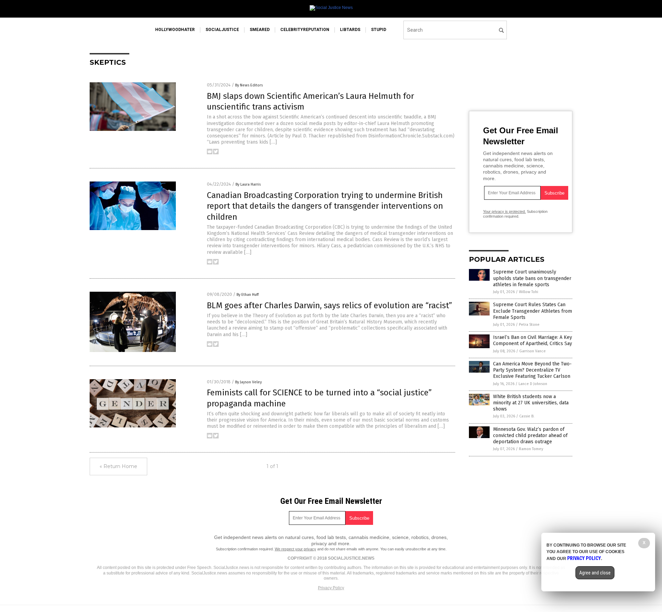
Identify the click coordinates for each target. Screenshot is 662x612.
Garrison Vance (532, 351)
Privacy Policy (331, 587)
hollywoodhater (175, 29)
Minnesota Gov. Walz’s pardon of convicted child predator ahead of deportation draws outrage (530, 435)
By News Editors (249, 85)
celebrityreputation (304, 29)
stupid (378, 29)
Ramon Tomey (531, 449)
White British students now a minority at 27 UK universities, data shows (531, 403)
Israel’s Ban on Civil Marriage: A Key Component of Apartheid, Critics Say (532, 340)
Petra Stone (529, 324)
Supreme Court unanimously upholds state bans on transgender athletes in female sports (532, 278)
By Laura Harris (248, 184)
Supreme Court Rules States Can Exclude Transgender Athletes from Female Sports (532, 311)
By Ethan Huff (248, 294)
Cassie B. (526, 416)
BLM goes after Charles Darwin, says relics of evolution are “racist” (329, 305)
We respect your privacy (295, 549)
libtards (350, 29)
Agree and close (595, 572)
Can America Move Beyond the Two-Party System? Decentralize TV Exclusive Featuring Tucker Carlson (532, 370)
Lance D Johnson (533, 384)
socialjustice (222, 29)
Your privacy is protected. (504, 211)
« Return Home (118, 466)
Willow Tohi (528, 292)
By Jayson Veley (248, 382)
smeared (260, 29)
